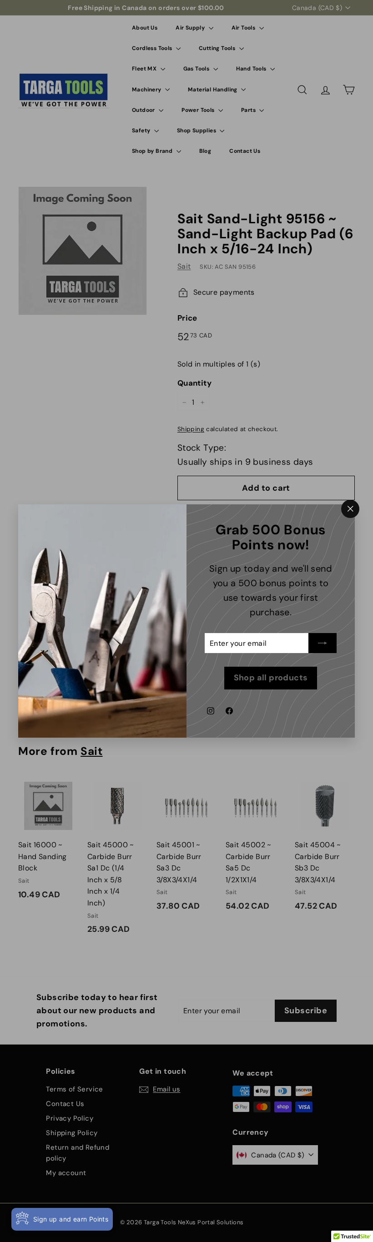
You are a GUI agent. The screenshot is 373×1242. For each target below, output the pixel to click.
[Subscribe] (322, 644)
